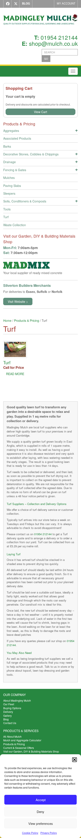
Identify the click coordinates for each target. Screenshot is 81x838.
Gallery (7, 715)
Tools (7, 209)
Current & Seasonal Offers (18, 748)
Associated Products (17, 138)
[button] (74, 760)
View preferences (40, 823)
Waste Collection (14, 225)
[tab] (40, 131)
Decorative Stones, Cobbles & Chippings (31, 154)
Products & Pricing (26, 320)
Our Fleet (8, 704)
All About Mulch (12, 736)
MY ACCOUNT (66, 3)
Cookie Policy (30, 833)
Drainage (9, 162)
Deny (40, 811)
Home (7, 320)
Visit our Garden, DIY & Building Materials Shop (31, 751)
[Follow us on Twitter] (14, 4)
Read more (15, 374)
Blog (6, 719)
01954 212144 (59, 37)
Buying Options (12, 708)
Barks (7, 146)
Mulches (9, 177)
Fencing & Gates (14, 170)
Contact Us (9, 723)
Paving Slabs (12, 185)
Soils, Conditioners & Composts (24, 201)
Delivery (8, 711)
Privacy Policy (48, 833)
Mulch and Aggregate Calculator (22, 740)
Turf (6, 217)
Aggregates (11, 130)
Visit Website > (18, 301)
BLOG (26, 3)
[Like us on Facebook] (6, 4)
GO (46, 58)
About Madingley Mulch (17, 700)
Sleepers (9, 193)
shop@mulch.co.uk (53, 43)
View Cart (40, 112)
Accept (41, 799)
